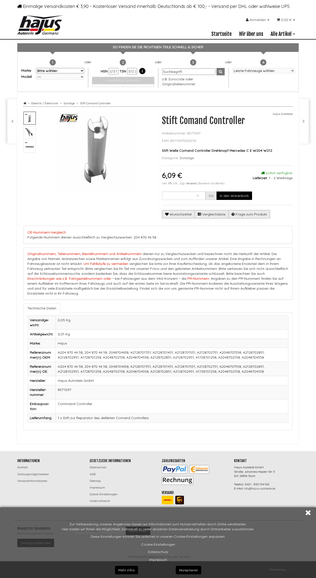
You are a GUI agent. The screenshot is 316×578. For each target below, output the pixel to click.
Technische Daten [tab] (41, 308)
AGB (92, 474)
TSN (123, 71)
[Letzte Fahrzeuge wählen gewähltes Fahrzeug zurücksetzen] (264, 70)
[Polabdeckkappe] (12, 121)
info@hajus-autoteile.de (259, 488)
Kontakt (22, 467)
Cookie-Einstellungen (158, 544)
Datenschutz (158, 552)
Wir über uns (251, 34)
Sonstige (187, 158)
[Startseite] (24, 103)
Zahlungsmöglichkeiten (33, 474)
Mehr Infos (126, 570)
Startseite (221, 34)
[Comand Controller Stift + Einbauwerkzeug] (304, 121)
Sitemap (95, 481)
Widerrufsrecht (100, 501)
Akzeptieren (188, 570)
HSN (105, 71)
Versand (191, 183)
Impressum (158, 559)
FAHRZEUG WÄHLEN (123, 80)
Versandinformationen (32, 481)
